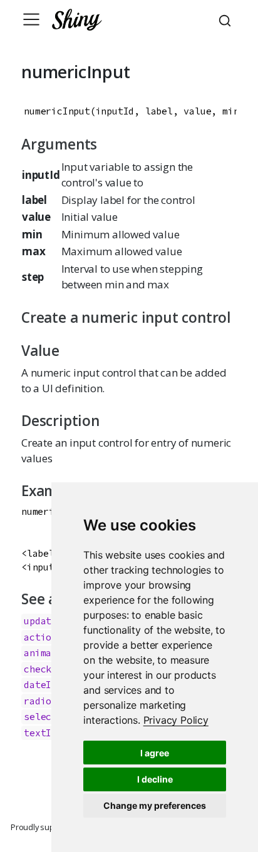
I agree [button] (154, 753)
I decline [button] (155, 779)
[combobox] (226, 19)
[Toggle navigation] (31, 19)
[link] (176, 720)
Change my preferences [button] (154, 805)
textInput (48, 733)
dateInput (48, 685)
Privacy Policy (176, 720)
